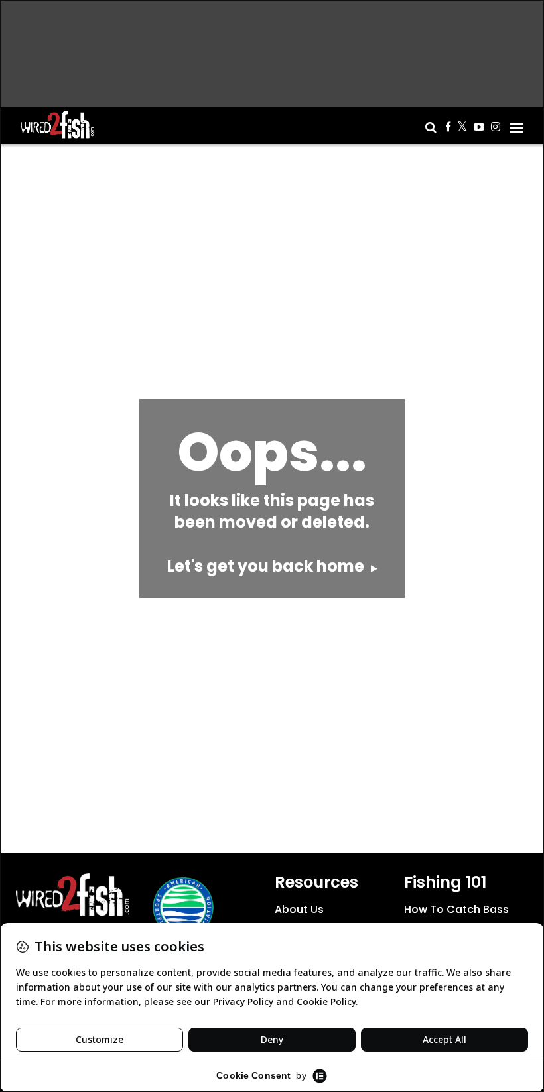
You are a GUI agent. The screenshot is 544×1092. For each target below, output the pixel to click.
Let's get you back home (267, 566)
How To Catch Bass (456, 909)
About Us (299, 909)
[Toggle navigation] (516, 123)
